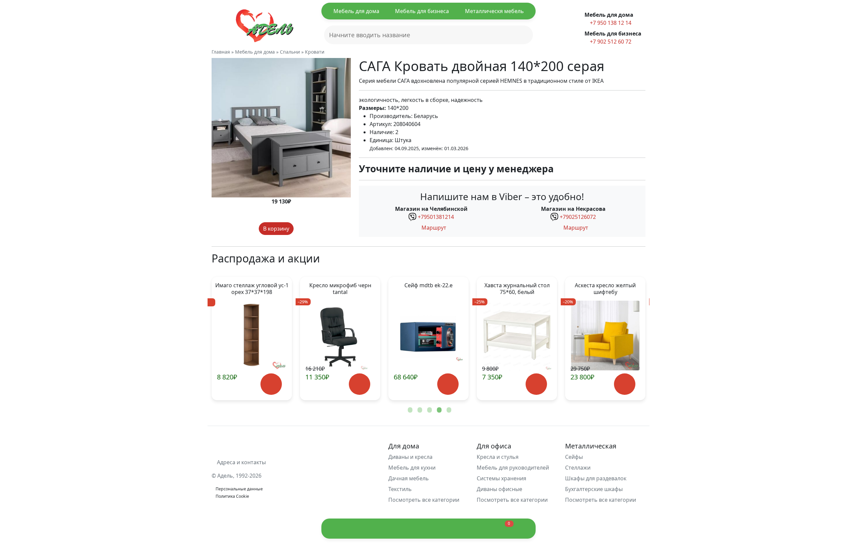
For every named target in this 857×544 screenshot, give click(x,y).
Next (629, 338)
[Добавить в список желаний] (300, 229)
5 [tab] (448, 410)
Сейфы (574, 457)
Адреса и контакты (241, 462)
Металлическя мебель (494, 11)
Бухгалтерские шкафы (594, 489)
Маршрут (433, 227)
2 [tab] (419, 410)
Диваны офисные (499, 489)
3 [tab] (428, 410)
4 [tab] (438, 410)
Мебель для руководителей (513, 467)
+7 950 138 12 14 (610, 22)
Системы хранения (501, 478)
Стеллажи (578, 467)
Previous (228, 338)
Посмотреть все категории (424, 499)
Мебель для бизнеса (422, 11)
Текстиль (400, 489)
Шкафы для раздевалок (595, 478)
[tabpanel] (252, 338)
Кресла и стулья (498, 457)
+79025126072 (578, 217)
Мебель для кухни (412, 467)
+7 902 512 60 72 (610, 41)
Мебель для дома (356, 11)
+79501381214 (436, 217)
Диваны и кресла (410, 457)
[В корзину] (271, 384)
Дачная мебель (408, 478)
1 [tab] (409, 410)
